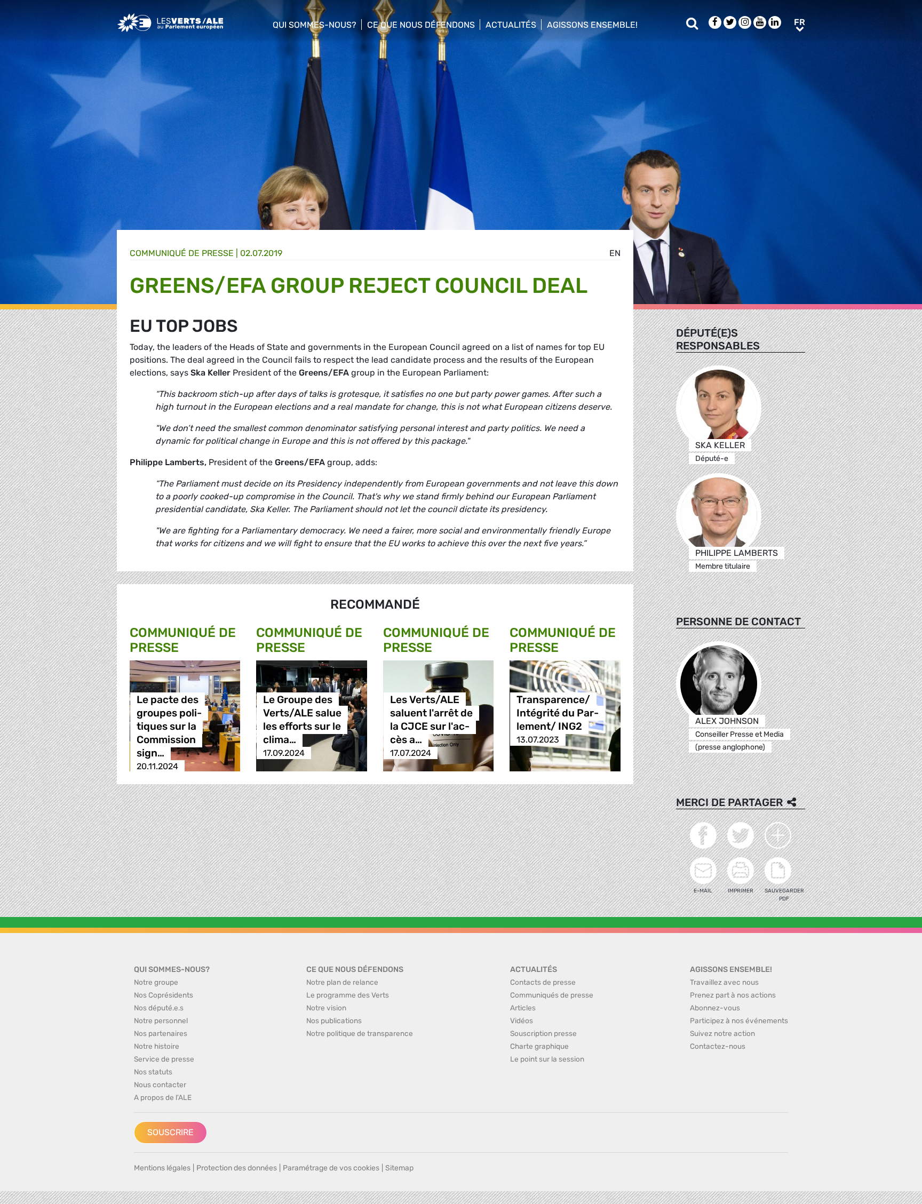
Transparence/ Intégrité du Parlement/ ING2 (557, 712)
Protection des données (236, 1168)
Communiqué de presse (182, 253)
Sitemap (399, 1168)
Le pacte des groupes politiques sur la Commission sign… (169, 726)
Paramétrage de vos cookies (331, 1168)
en (615, 253)
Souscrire (170, 1132)
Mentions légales (162, 1168)
